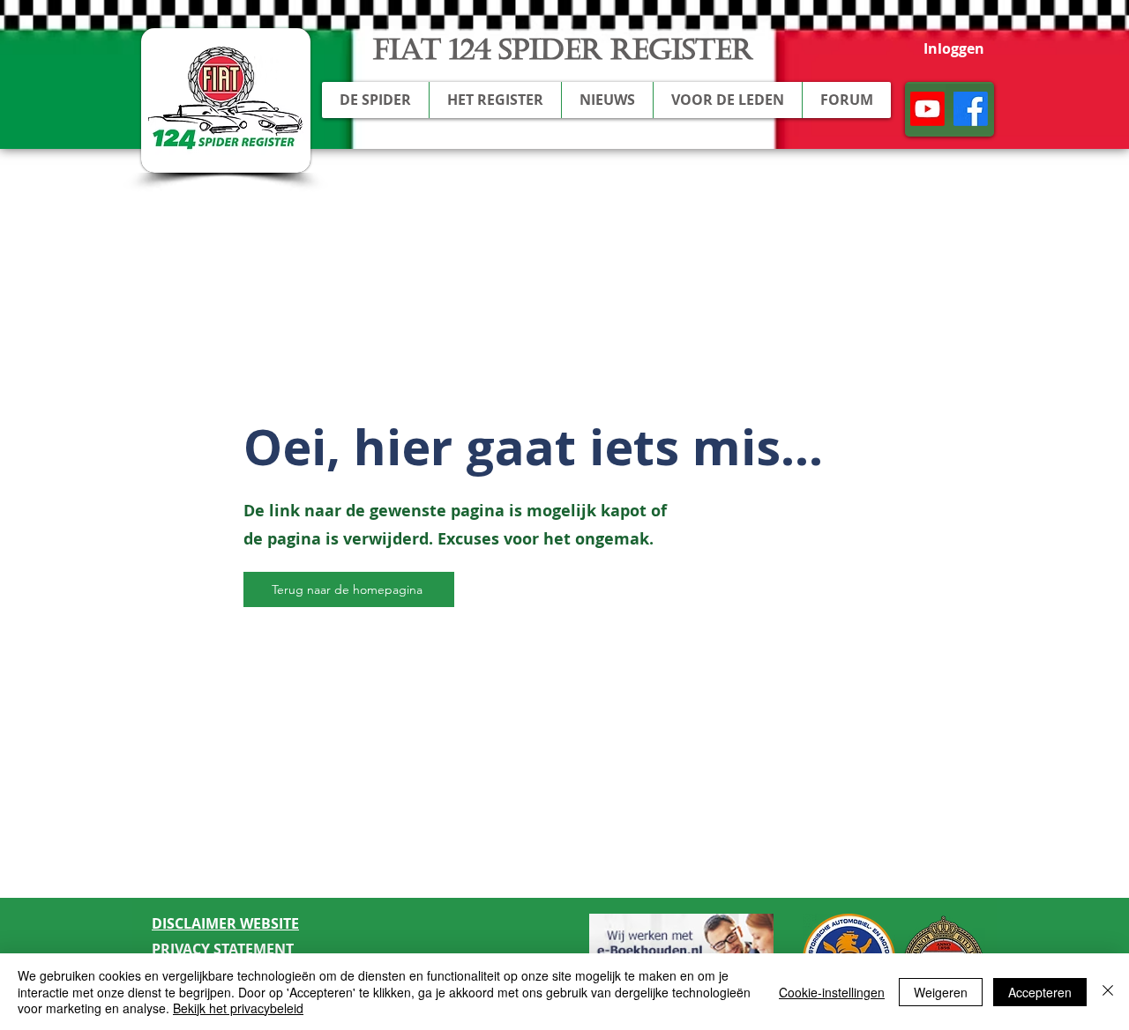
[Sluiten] (1107, 991)
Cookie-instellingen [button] (832, 992)
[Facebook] (970, 109)
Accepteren (1040, 992)
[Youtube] (927, 109)
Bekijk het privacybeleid (238, 1008)
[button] (375, 100)
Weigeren (941, 992)
